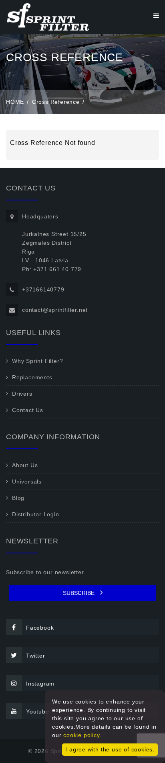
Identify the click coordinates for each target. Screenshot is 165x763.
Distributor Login (35, 514)
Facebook (40, 627)
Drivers (22, 393)
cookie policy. (82, 735)
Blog (18, 498)
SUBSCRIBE (79, 593)
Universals (27, 481)
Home (15, 102)
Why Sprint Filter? (37, 361)
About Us (25, 465)
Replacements (32, 377)
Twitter (35, 655)
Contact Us (27, 410)
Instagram (40, 683)
